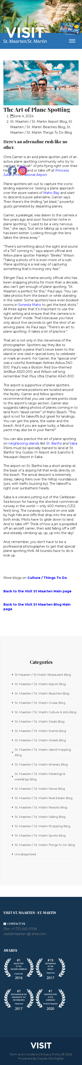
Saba (73, 443)
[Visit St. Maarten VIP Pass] (69, 28)
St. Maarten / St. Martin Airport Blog (38, 121)
